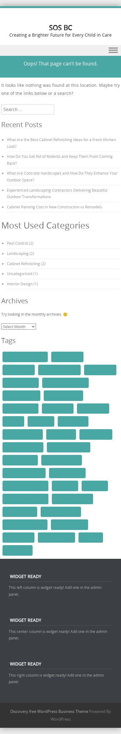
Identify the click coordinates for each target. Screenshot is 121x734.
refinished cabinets (56, 537)
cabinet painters (67, 356)
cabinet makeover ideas (25, 356)
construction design (63, 395)
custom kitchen (58, 408)
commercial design (21, 395)
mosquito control (19, 511)
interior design (61, 434)
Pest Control (17, 243)
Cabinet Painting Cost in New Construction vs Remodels (54, 206)
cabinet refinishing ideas (65, 382)
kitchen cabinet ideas (23, 447)
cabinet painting (18, 369)
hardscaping (41, 421)
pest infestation (18, 537)
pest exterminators (69, 524)
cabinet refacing (100, 369)
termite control (17, 550)
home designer (73, 421)
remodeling (90, 537)
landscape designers (61, 460)
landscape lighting (67, 473)
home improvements (22, 434)
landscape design (20, 460)
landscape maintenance (25, 485)
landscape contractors (68, 447)
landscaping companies (25, 498)
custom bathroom (20, 408)
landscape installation (24, 473)
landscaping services (72, 498)
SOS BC (60, 27)
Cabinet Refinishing (23, 263)
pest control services (60, 511)
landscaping (94, 485)
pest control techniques (25, 524)
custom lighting (93, 408)
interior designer (96, 434)
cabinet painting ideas (59, 369)
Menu (60, 50)
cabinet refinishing (20, 382)
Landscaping (18, 253)
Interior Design (20, 283)
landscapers (65, 485)
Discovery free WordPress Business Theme (49, 711)
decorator (13, 421)
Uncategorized (19, 273)
